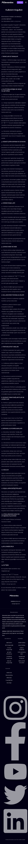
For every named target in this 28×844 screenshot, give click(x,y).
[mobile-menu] (26, 2)
